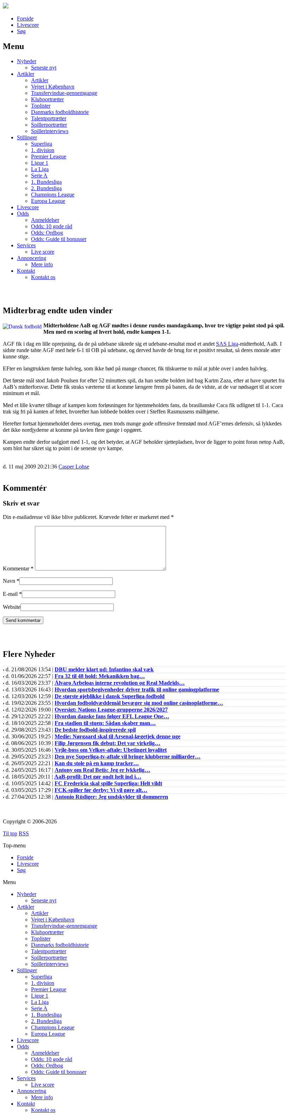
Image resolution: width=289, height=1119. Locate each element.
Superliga (41, 144)
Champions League (52, 195)
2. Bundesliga (46, 188)
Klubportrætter (47, 99)
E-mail (10, 594)
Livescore (28, 25)
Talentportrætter (48, 118)
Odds (23, 214)
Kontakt (26, 271)
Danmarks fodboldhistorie (60, 112)
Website (11, 607)
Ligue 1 (39, 163)
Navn (9, 581)
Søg (21, 31)
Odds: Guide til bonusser (58, 239)
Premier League (48, 156)
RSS (24, 833)
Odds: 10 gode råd (51, 226)
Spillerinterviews (49, 131)
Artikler (25, 74)
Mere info (42, 264)
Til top (10, 833)
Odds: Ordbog (47, 233)
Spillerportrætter (49, 125)
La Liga (40, 169)
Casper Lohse (74, 467)
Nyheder (26, 61)
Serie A (39, 176)
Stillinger (27, 137)
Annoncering (31, 258)
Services (26, 245)
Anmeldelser (45, 220)
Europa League (48, 201)
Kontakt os (43, 277)
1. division (42, 150)
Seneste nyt (43, 68)
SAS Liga (227, 344)
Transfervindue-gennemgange (64, 93)
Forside (25, 19)
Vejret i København (52, 87)
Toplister (40, 106)
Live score (42, 252)
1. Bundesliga (46, 182)
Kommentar (18, 568)
